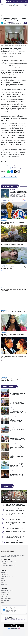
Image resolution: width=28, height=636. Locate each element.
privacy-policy (4, 574)
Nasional (6, 15)
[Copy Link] (18, 171)
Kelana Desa (13, 435)
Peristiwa (12, 471)
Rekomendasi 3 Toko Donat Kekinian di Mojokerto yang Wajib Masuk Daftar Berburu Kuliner (15, 519)
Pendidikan (12, 189)
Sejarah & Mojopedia (6, 598)
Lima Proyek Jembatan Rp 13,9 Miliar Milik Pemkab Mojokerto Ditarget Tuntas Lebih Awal (15, 510)
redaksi (3, 572)
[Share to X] (15, 171)
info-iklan (3, 580)
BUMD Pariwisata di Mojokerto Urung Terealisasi (17, 464)
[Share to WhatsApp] (8, 171)
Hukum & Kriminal (14, 417)
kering (19, 168)
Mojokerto (12, 426)
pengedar (14, 165)
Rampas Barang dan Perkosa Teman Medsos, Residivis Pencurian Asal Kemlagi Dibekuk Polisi (15, 533)
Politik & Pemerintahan (15, 462)
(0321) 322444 (4, 561)
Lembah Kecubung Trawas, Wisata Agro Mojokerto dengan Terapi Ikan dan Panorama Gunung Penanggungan (15, 515)
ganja (8, 165)
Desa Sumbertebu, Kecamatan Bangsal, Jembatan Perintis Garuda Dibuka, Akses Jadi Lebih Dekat (18, 438)
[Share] (25, 23)
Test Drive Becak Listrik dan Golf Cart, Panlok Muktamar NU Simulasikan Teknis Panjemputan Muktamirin (18, 412)
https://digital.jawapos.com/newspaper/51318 (15, 619)
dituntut (14, 168)
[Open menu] (2, 5)
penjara (8, 168)
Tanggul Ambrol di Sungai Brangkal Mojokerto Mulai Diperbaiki (16, 456)
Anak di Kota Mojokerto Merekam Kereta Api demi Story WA (18, 429)
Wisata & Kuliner (5, 600)
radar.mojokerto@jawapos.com (9, 565)
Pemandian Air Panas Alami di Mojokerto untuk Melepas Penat (14, 527)
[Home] (1, 14)
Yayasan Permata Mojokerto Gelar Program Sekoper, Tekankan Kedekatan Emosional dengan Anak (18, 403)
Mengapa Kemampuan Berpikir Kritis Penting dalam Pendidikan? (18, 192)
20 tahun (21, 165)
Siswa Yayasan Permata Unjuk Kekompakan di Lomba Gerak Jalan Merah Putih (17, 393)
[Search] (25, 5)
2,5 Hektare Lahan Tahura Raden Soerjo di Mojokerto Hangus (18, 473)
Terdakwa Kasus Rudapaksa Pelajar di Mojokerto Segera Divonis (17, 447)
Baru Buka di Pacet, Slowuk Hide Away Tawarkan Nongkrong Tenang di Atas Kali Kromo (15, 505)
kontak (3, 578)
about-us (3, 582)
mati (3, 168)
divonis (3, 165)
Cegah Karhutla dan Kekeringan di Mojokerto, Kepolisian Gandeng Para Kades (18, 420)
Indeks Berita (4, 584)
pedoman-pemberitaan (7, 576)
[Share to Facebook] (11, 171)
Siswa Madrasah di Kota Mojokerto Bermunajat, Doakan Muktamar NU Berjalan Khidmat (13, 499)
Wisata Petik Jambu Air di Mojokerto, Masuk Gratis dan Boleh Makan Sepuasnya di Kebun (15, 542)
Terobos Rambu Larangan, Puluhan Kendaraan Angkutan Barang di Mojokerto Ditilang (15, 538)
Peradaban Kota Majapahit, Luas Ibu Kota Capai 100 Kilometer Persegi (15, 523)
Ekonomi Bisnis (4, 594)
